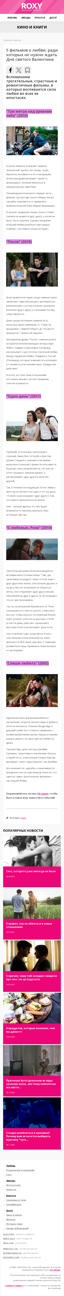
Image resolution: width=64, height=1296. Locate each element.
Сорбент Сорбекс (14, 1285)
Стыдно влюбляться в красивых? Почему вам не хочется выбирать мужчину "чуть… (28, 1136)
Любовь (12, 17)
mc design (55, 1270)
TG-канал (42, 793)
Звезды (25, 17)
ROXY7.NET (18, 1234)
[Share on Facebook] (10, 70)
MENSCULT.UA (20, 1248)
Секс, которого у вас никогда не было (31, 871)
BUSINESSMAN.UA (21, 1253)
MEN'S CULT (17, 1238)
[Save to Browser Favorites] (27, 70)
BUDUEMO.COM (22, 1257)
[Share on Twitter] (19, 70)
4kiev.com (15, 1243)
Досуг (53, 17)
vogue (23, 817)
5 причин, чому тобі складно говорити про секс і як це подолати (31, 977)
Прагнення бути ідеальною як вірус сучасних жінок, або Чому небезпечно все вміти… (31, 1084)
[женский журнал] (32, 7)
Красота (40, 17)
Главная (7, 40)
